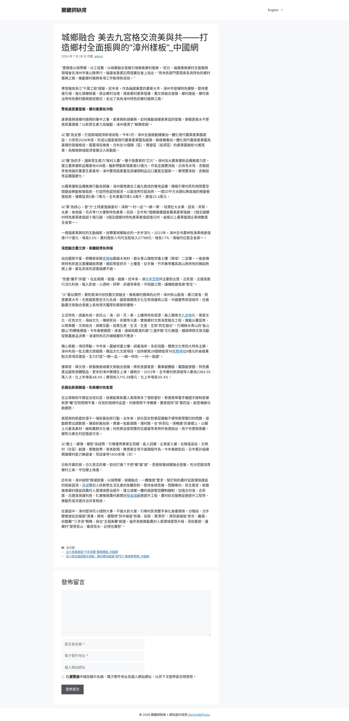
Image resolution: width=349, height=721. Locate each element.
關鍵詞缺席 (74, 10)
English (273, 10)
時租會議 (130, 496)
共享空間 (152, 279)
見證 (85, 485)
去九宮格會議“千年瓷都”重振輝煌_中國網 (92, 552)
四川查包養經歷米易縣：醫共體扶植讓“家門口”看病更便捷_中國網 (107, 556)
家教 (106, 259)
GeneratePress (199, 715)
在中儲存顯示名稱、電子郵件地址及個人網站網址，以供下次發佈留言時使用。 (131, 677)
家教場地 (179, 351)
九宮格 (187, 315)
